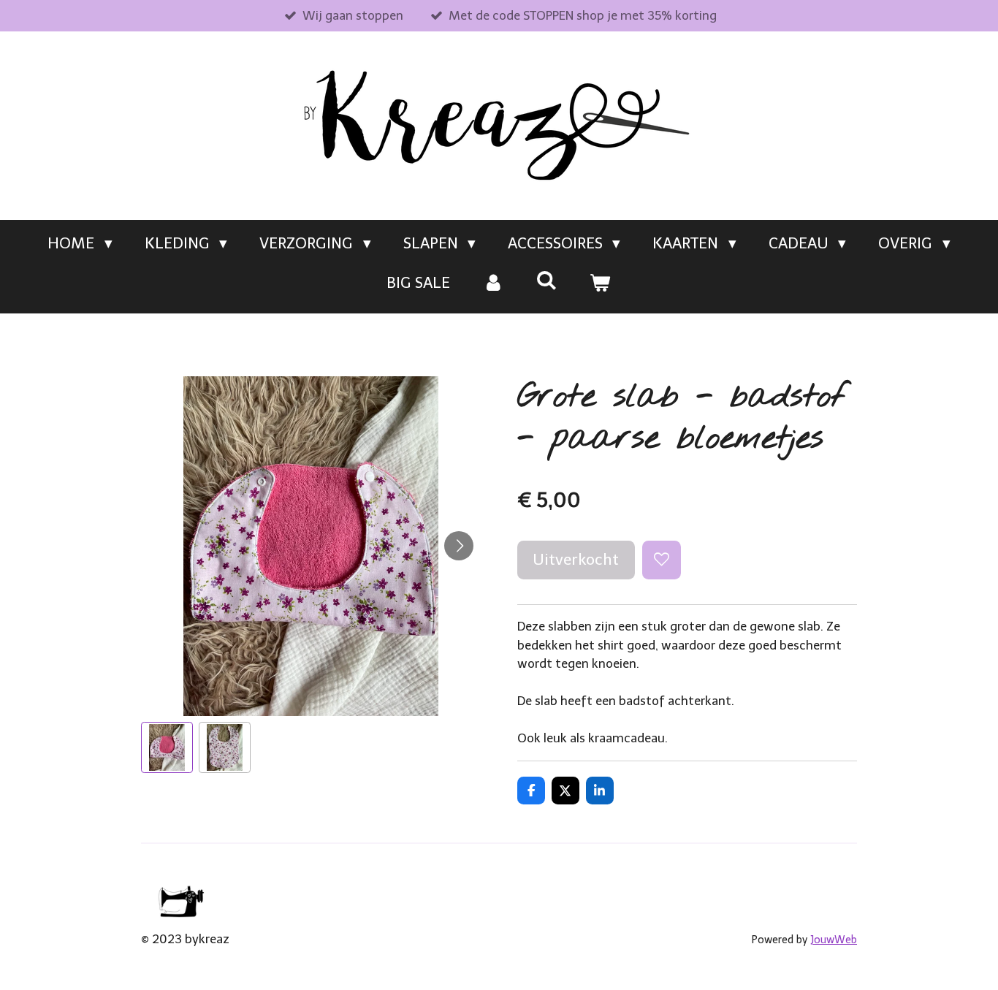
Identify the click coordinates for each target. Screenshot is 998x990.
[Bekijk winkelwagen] (600, 283)
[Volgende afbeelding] (458, 545)
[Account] (493, 283)
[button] (167, 748)
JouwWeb (833, 940)
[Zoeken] (547, 280)
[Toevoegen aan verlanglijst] (661, 560)
